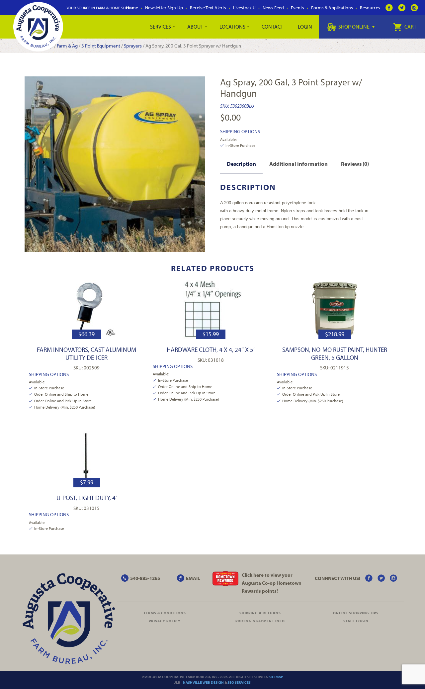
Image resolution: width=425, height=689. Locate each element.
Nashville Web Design (203, 682)
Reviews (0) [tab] (355, 163)
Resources (370, 8)
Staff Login (356, 621)
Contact (272, 26)
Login (305, 26)
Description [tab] (241, 163)
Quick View (86, 309)
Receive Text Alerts (208, 8)
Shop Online (354, 26)
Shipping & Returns (260, 613)
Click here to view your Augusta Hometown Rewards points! (271, 583)
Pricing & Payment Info (260, 621)
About (195, 26)
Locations (232, 26)
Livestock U (244, 8)
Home (132, 8)
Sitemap (276, 676)
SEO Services (239, 682)
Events (297, 8)
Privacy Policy (165, 621)
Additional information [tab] (298, 163)
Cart (409, 26)
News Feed (273, 8)
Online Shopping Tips (356, 613)
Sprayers (133, 46)
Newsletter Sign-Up (164, 8)
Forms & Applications (332, 8)
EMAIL (193, 578)
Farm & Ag (67, 46)
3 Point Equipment (100, 46)
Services (160, 26)
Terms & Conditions (164, 613)
